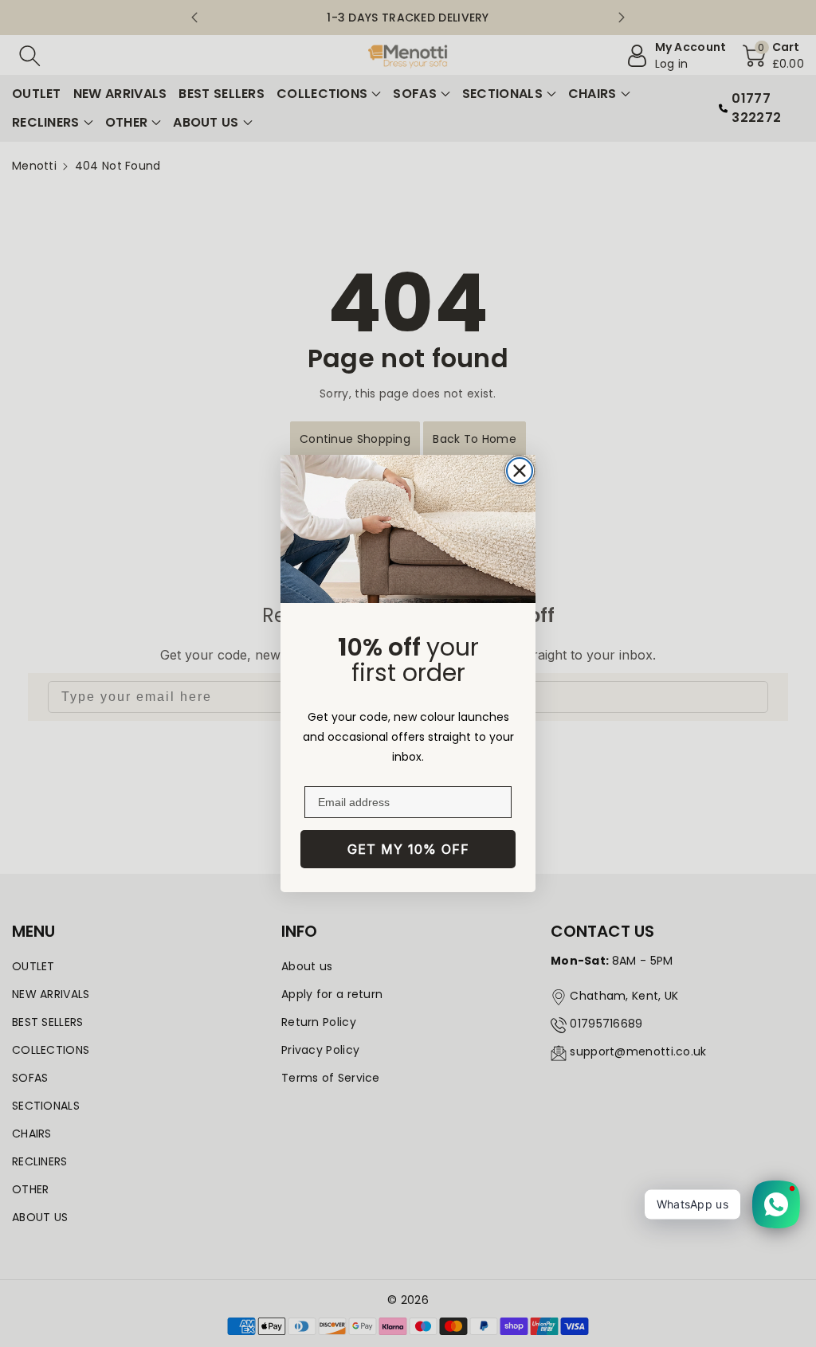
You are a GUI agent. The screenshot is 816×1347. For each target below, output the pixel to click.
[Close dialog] (519, 471)
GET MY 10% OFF (408, 849)
